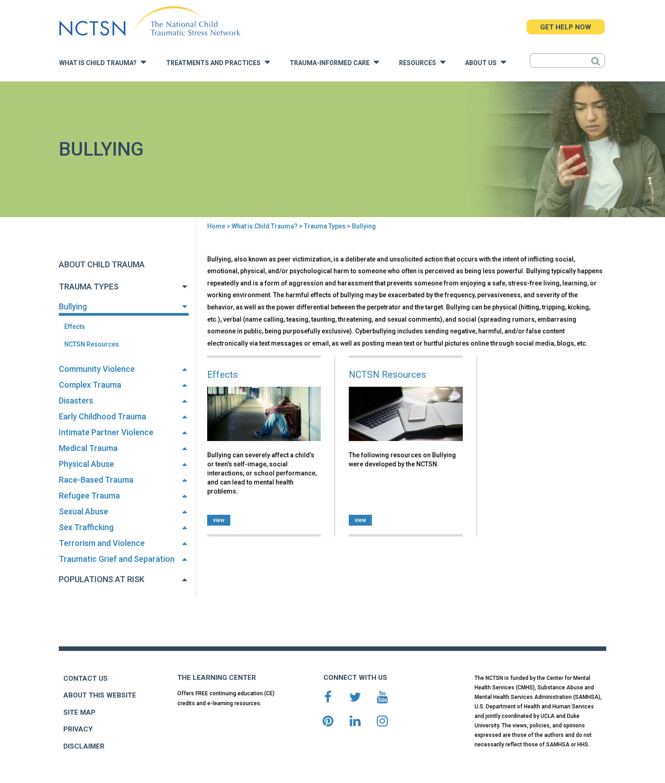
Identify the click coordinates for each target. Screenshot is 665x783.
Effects (74, 326)
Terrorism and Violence (102, 543)
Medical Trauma (88, 448)
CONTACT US (85, 678)
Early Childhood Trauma (102, 416)
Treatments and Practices (215, 63)
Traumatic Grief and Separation (117, 559)
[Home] (149, 21)
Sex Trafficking (86, 527)
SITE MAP (79, 712)
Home (216, 226)
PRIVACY (78, 729)
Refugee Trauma (89, 495)
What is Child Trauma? (100, 63)
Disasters (76, 400)
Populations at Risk (101, 579)
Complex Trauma (90, 384)
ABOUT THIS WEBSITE (99, 695)
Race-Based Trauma (96, 479)
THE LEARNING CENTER (216, 678)
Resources (419, 63)
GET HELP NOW (565, 27)
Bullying (73, 306)
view (218, 520)
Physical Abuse (86, 464)
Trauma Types (325, 226)
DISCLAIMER (83, 746)
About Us (483, 63)
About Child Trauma (102, 264)
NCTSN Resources (91, 344)
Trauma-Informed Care (332, 63)
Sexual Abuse (83, 511)
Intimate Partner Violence (106, 432)
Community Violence (97, 369)
